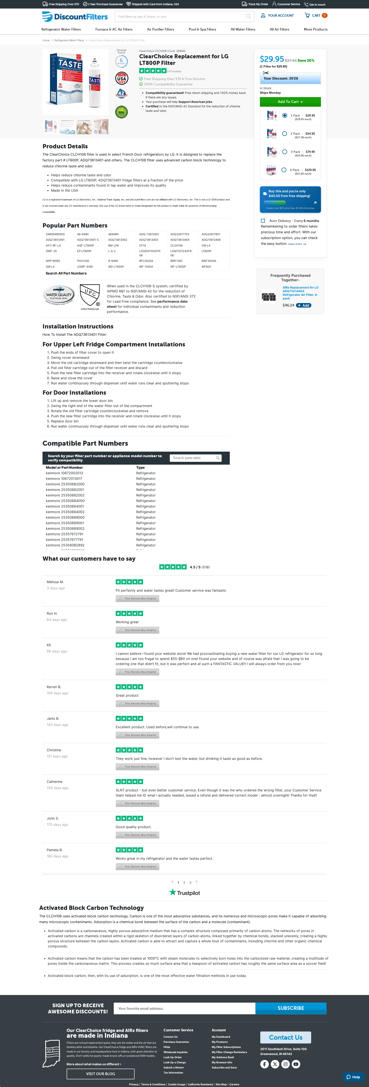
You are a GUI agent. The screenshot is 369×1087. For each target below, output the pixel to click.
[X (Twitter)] (275, 1064)
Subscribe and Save (224, 1067)
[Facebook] (264, 1064)
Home (46, 40)
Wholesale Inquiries (176, 1052)
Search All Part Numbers (66, 273)
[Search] (248, 17)
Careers (234, 1084)
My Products (220, 1041)
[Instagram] (285, 1064)
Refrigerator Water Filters (61, 29)
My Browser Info (222, 1062)
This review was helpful (140, 598)
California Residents (200, 1084)
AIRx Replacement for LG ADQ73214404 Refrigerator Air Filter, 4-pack (301, 293)
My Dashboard (221, 1036)
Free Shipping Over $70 (64, 4)
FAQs (167, 1047)
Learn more (295, 243)
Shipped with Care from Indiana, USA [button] (155, 4)
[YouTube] (296, 1064)
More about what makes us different (93, 1064)
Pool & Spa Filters (202, 29)
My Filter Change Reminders (229, 1052)
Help (356, 1077)
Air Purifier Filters (160, 29)
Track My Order (258, 4)
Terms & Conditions (153, 1084)
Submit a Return (174, 1067)
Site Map (221, 1084)
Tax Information (173, 1072)
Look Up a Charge (175, 1062)
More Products (316, 29)
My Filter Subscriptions (226, 1047)
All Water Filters (243, 29)
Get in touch (317, 4)
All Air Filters (279, 29)
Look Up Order (173, 1057)
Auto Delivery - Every (294, 221)
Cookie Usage (176, 1084)
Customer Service (288, 4)
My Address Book (223, 1057)
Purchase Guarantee (176, 1041)
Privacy (134, 1084)
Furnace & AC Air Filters (113, 29)
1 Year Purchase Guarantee (105, 4)
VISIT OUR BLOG (100, 1074)
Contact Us (171, 1036)
